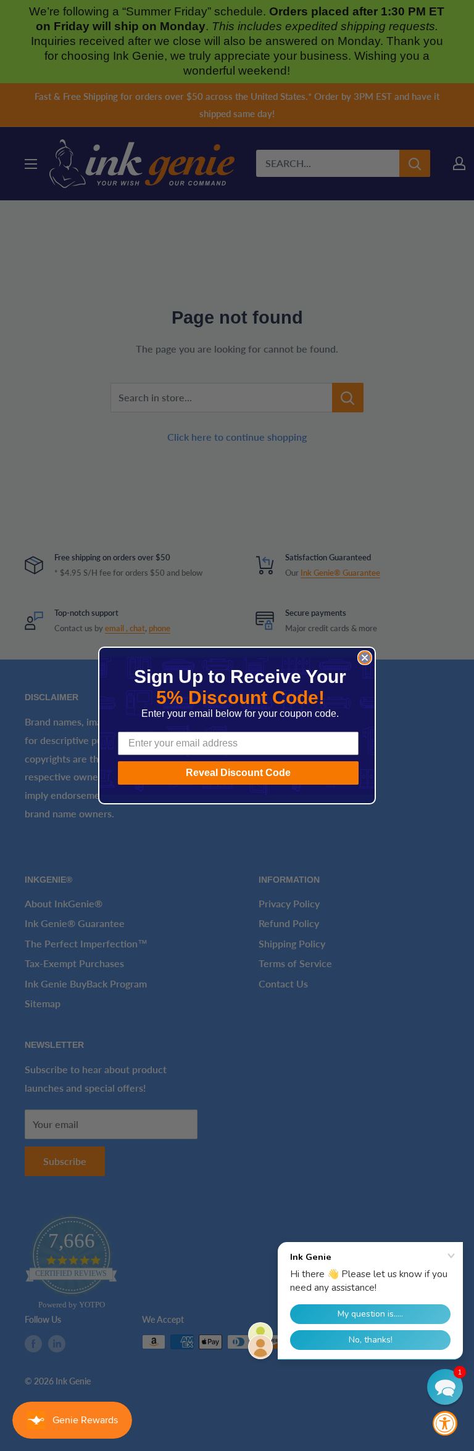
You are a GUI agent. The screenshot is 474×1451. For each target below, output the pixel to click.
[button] (445, 1387)
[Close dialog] (365, 658)
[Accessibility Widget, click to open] (445, 1423)
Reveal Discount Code (238, 772)
